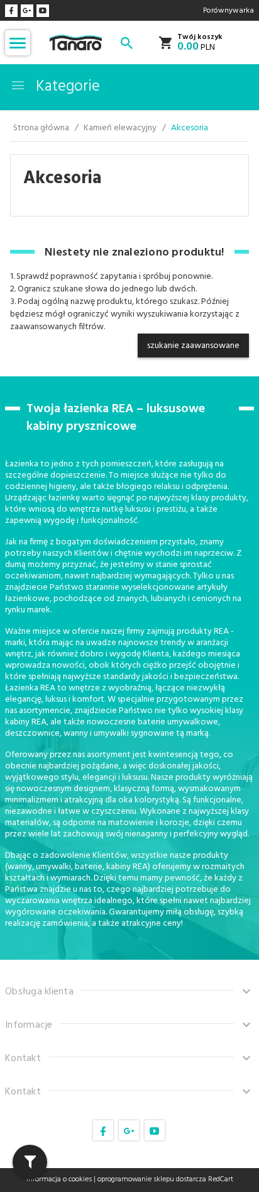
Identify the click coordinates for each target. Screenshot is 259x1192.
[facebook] (11, 10)
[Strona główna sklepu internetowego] (75, 43)
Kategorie (66, 86)
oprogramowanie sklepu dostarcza (151, 1179)
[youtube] (42, 10)
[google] (27, 10)
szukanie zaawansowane (193, 346)
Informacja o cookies (59, 1179)
